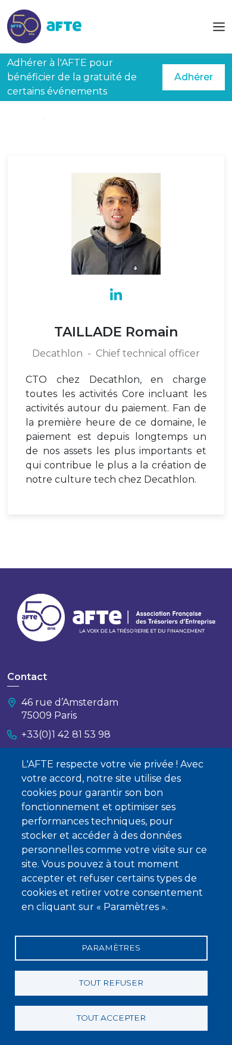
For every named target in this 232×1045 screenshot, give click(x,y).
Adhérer (193, 77)
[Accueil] (44, 26)
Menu (219, 27)
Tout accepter (111, 1017)
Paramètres (110, 947)
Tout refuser (111, 982)
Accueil (22, 119)
